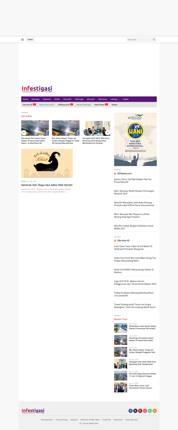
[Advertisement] (78, 18)
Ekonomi (91, 99)
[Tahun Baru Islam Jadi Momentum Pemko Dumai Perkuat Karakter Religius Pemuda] (120, 387)
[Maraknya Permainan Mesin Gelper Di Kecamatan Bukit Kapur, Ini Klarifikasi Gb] (35, 128)
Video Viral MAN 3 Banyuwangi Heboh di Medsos (134, 271)
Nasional (47, 99)
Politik (57, 99)
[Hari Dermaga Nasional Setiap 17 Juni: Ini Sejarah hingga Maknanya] (120, 375)
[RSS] (155, 411)
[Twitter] (135, 411)
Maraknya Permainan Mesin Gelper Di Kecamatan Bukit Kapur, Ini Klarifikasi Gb (33, 140)
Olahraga (79, 99)
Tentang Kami (47, 420)
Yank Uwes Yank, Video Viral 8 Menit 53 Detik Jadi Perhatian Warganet (133, 247)
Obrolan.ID (27, 104)
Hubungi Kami (132, 420)
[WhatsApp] (150, 411)
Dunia (23, 181)
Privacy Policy (62, 420)
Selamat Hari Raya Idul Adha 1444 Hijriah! (47, 185)
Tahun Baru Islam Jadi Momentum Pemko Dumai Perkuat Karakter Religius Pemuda (140, 386)
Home (25, 99)
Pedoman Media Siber (90, 420)
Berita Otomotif (46, 104)
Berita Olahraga (84, 104)
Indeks (30, 39)
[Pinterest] (140, 411)
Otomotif (67, 99)
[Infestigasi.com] (37, 89)
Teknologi (102, 99)
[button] (154, 39)
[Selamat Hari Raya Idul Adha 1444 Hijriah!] (47, 163)
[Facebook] (130, 411)
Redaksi (74, 420)
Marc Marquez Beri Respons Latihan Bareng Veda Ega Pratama (132, 215)
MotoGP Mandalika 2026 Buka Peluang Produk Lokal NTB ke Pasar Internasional (134, 204)
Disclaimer (118, 420)
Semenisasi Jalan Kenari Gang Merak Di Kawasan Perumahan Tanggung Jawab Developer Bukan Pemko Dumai (142, 327)
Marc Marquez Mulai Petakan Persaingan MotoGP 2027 (134, 192)
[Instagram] (145, 411)
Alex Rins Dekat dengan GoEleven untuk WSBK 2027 (133, 227)
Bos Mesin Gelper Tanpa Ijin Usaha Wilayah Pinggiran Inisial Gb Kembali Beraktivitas (65, 140)
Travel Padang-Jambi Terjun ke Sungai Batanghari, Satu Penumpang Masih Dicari (135, 306)
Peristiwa (35, 99)
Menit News (99, 104)
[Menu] (23, 39)
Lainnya (113, 99)
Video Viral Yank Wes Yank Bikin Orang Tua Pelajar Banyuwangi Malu (135, 259)
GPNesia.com (63, 104)
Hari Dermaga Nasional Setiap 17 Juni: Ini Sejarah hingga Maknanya (142, 375)
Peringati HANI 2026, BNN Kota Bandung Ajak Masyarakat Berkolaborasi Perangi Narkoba (96, 140)
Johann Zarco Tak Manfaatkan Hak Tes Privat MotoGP (132, 180)
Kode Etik (107, 420)
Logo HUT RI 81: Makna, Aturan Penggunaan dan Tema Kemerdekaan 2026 (135, 282)
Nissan (114, 104)
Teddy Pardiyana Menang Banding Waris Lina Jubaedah (134, 294)
